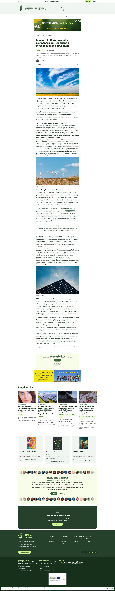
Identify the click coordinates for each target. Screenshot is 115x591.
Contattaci (51, 541)
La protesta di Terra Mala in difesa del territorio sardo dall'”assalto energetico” (67, 409)
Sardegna (42, 16)
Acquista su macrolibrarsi (30, 459)
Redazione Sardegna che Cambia (63, 426)
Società (61, 417)
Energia (38, 50)
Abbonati (88, 1)
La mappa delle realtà (79, 536)
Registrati (57, 360)
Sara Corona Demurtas (42, 424)
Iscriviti (57, 524)
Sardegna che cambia (34, 8)
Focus (63, 543)
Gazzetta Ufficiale (70, 210)
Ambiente (41, 416)
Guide (63, 546)
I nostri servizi (52, 538)
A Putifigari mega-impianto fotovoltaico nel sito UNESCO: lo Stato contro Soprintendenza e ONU (46, 410)
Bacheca (73, 16)
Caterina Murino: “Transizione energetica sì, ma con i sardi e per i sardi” (27, 409)
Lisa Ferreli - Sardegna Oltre (24, 422)
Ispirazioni (59, 16)
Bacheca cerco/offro (78, 538)
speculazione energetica (48, 50)
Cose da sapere (50, 16)
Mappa (66, 16)
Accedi (94, 1)
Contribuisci (89, 536)
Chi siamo (51, 536)
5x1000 (87, 538)
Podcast (63, 538)
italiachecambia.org (55, 1)
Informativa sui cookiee (28, 588)
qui (41, 347)
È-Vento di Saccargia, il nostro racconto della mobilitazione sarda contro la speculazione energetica (87, 410)
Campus (76, 541)
